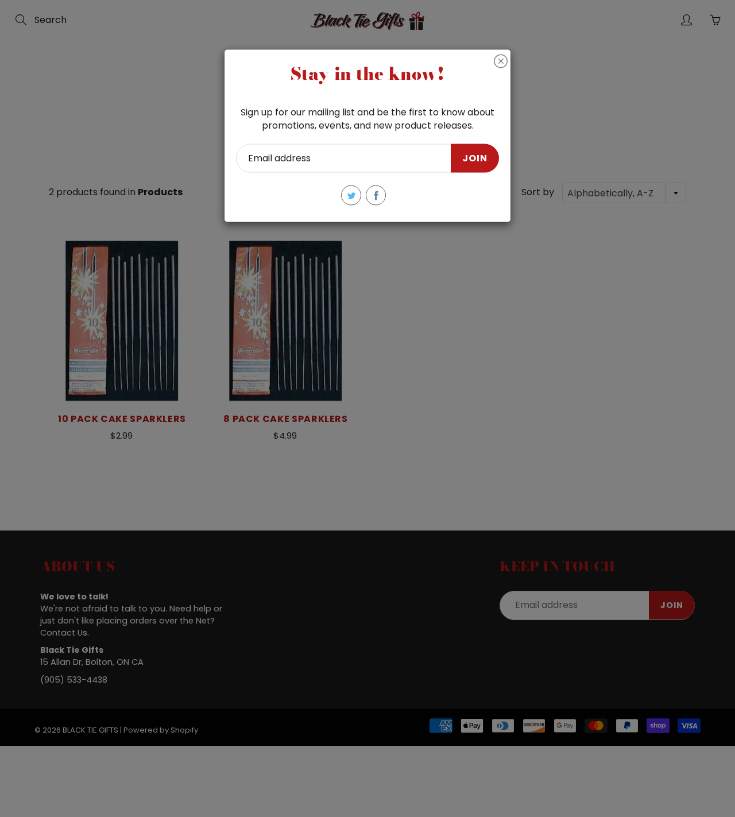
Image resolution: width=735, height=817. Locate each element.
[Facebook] (376, 195)
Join (475, 157)
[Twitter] (351, 195)
